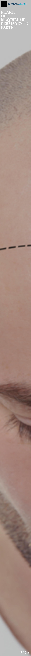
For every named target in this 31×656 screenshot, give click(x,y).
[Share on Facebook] (21, 652)
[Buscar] (9, 4)
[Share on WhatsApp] (29, 652)
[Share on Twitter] (24, 652)
